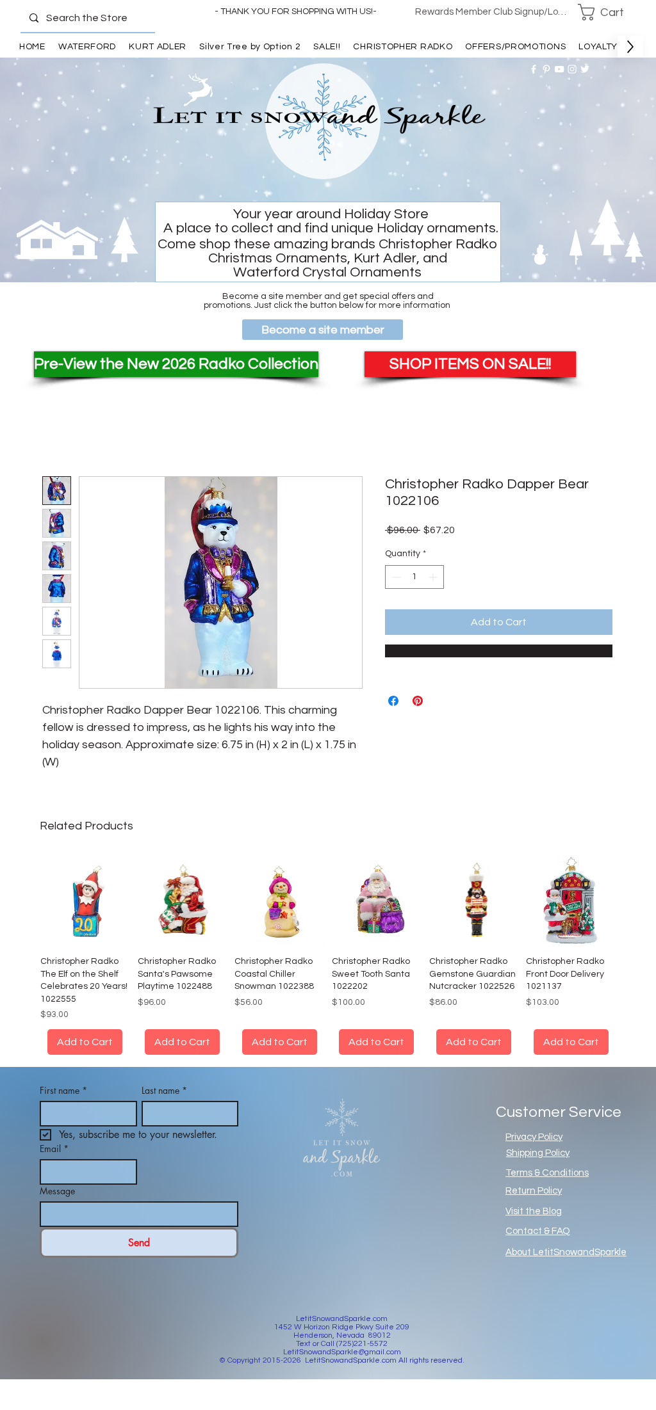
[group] (328, 963)
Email (54, 1163)
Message (57, 1206)
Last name (164, 1105)
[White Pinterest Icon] (546, 69)
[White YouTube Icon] (559, 69)
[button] (609, 12)
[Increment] (434, 577)
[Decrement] (395, 577)
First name (63, 1105)
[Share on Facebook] (393, 701)
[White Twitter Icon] (585, 69)
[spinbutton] (414, 577)
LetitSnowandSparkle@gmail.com (342, 1367)
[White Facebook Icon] (533, 69)
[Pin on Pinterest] (417, 701)
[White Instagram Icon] (572, 69)
